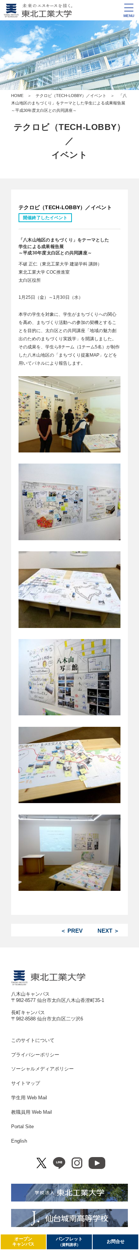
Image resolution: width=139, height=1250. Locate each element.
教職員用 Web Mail (31, 1112)
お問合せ (116, 1241)
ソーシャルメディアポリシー (42, 1069)
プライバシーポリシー (35, 1054)
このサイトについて (32, 1040)
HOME (17, 95)
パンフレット (69, 1241)
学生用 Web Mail (29, 1097)
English (19, 1141)
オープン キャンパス (23, 1241)
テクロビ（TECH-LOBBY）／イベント (71, 95)
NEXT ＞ (108, 931)
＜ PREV (71, 931)
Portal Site (22, 1126)
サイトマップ (25, 1083)
